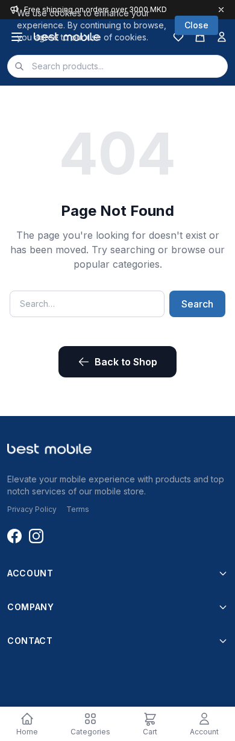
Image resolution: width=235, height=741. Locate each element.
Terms (77, 509)
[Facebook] (14, 536)
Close (196, 25)
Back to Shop (126, 362)
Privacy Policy (32, 509)
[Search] (19, 66)
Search (197, 304)
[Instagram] (36, 536)
